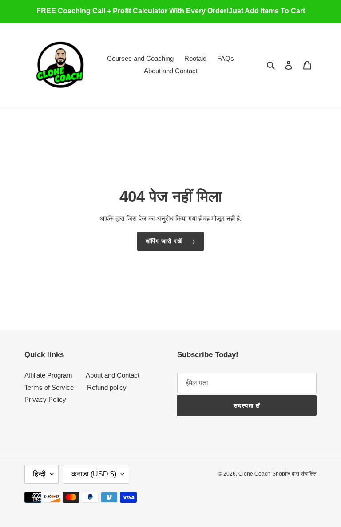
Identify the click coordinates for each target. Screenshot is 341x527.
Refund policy (107, 387)
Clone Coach (254, 474)
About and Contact (112, 375)
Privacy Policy (45, 399)
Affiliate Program (48, 375)
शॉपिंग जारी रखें (164, 241)
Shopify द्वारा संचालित (294, 474)
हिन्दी (39, 474)
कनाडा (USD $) (93, 474)
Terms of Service (49, 387)
